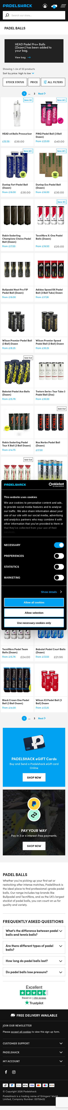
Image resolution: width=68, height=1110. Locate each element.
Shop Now (34, 777)
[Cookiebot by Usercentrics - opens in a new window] (49, 484)
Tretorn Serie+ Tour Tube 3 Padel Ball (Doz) (50, 393)
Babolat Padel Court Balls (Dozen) (51, 650)
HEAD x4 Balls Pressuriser (17, 133)
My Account (45, 5)
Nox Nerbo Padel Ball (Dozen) (48, 444)
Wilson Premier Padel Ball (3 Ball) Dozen (17, 342)
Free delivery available (37, 1015)
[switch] (59, 556)
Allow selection (34, 612)
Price (34, 82)
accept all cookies (21, 1031)
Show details (49, 591)
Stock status (15, 82)
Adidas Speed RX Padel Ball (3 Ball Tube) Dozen (49, 291)
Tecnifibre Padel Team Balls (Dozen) (15, 650)
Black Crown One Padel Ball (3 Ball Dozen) (15, 701)
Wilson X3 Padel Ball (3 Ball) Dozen (49, 701)
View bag (20, 57)
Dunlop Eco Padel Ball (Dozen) (48, 186)
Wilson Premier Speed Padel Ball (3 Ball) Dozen (50, 342)
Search (7, 15)
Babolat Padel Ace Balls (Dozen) (16, 393)
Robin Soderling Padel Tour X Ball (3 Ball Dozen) (16, 444)
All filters (55, 82)
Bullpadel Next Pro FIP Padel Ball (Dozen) (15, 291)
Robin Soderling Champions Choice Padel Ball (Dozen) (16, 238)
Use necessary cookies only (34, 622)
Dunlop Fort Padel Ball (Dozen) (15, 186)
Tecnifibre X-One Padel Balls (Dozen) (49, 237)
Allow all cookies (34, 602)
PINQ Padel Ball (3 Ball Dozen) (49, 135)
